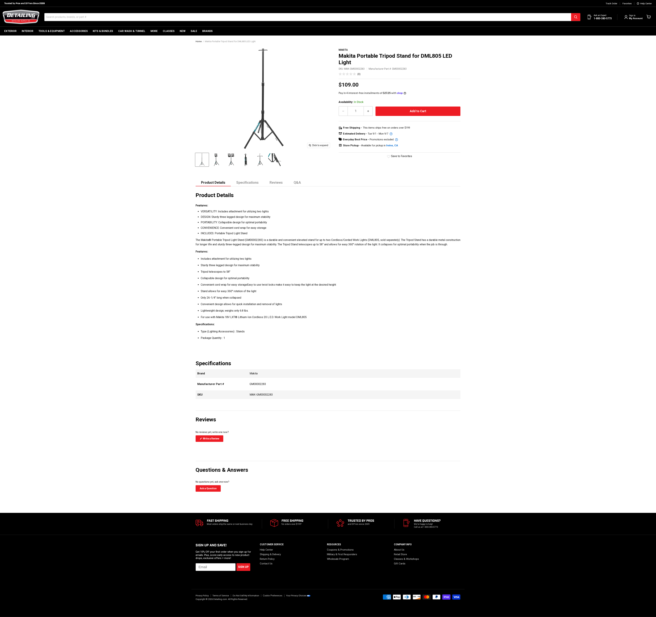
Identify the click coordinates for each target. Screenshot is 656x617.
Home (199, 41)
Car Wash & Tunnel (131, 31)
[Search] (575, 17)
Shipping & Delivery (270, 554)
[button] (349, 74)
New (183, 31)
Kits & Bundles (103, 31)
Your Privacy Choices (296, 595)
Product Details (213, 182)
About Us (399, 549)
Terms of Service (221, 595)
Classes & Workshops (406, 558)
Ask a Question (210, 489)
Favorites (627, 3)
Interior (27, 31)
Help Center (646, 3)
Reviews (276, 182)
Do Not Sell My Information (246, 595)
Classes (169, 31)
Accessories (79, 31)
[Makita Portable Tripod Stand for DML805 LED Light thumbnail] (202, 159)
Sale (194, 31)
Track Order (611, 3)
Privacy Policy (202, 595)
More (154, 31)
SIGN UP (243, 567)
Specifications (247, 182)
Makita (343, 49)
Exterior (10, 31)
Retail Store (400, 554)
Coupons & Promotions (340, 549)
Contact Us (266, 563)
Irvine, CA (392, 145)
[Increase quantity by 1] (368, 111)
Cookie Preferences (272, 595)
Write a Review (212, 439)
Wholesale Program (338, 558)
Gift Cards (399, 563)
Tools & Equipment (51, 31)
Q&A (297, 182)
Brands (207, 31)
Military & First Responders (342, 554)
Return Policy (267, 558)
